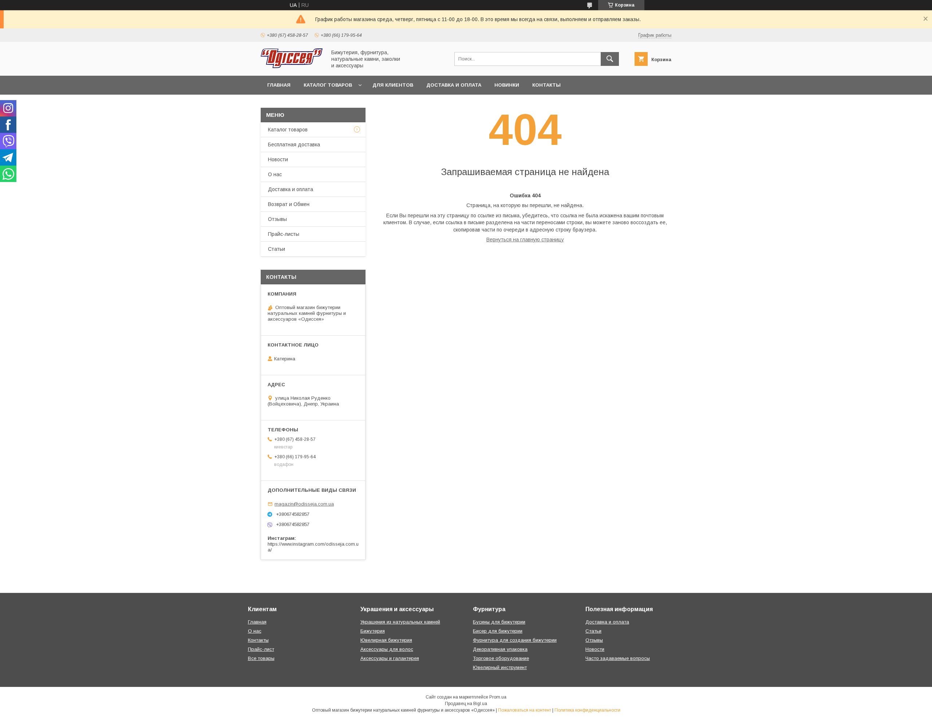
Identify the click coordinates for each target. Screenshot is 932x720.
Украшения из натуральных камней (400, 622)
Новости (278, 159)
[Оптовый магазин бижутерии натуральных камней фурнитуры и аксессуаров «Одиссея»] (292, 66)
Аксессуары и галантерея (389, 658)
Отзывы (277, 219)
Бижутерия (372, 631)
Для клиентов (392, 85)
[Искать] (610, 59)
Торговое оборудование (501, 658)
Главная (279, 85)
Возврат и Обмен (288, 204)
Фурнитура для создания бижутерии (515, 640)
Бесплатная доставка (294, 144)
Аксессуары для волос (386, 649)
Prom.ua (497, 697)
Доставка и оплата (453, 85)
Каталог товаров (328, 85)
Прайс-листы (283, 234)
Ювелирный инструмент (500, 667)
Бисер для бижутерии (497, 631)
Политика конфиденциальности (587, 710)
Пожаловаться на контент (524, 710)
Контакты (546, 85)
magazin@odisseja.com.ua (304, 504)
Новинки (506, 85)
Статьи (276, 249)
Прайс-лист (261, 649)
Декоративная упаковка (500, 649)
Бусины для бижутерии (499, 622)
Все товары (261, 658)
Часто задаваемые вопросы (617, 658)
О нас (275, 174)
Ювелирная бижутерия (386, 640)
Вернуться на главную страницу (525, 239)
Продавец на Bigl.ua (466, 703)
